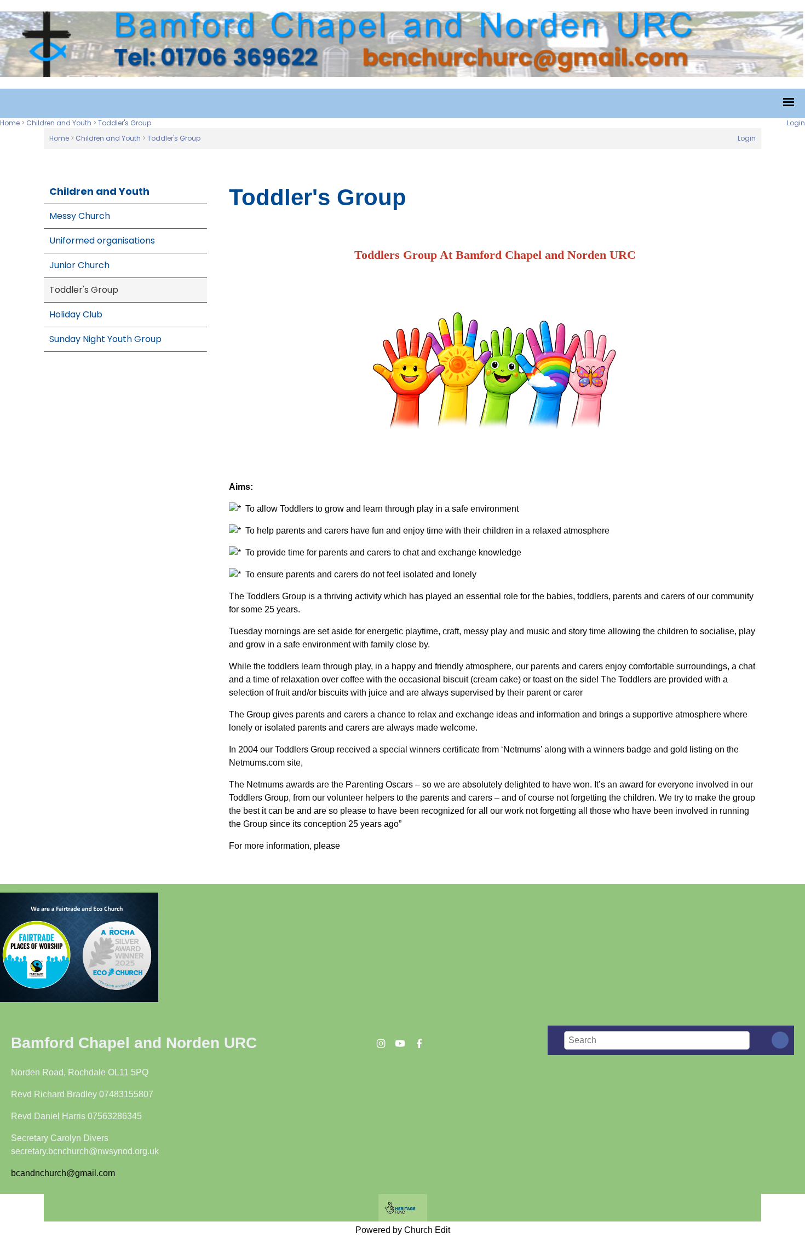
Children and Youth (58, 123)
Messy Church (79, 216)
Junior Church (79, 265)
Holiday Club (75, 314)
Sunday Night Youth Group (105, 339)
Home (10, 123)
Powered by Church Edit (402, 1230)
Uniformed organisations (102, 240)
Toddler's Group (124, 123)
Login (796, 123)
